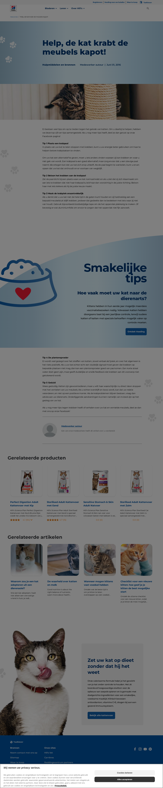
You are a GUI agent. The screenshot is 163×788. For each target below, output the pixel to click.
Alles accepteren (124, 779)
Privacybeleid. (61, 785)
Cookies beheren (124, 773)
